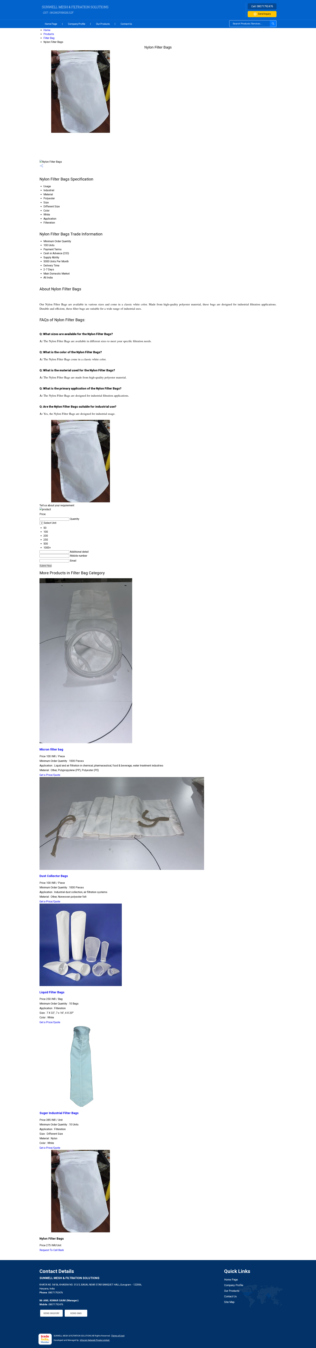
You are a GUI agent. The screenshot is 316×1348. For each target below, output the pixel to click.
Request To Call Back (52, 1250)
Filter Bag (48, 38)
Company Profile (76, 24)
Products (48, 34)
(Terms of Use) (118, 1336)
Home (46, 30)
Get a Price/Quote (50, 775)
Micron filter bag (51, 749)
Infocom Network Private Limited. (95, 1340)
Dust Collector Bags (54, 876)
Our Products (103, 24)
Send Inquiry (264, 14)
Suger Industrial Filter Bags (59, 1113)
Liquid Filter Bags (52, 992)
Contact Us (126, 24)
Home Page (51, 24)
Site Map (229, 1302)
